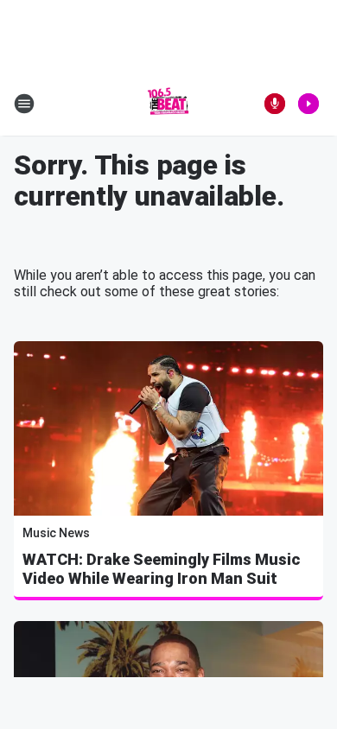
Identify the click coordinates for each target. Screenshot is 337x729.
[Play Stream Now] (308, 103)
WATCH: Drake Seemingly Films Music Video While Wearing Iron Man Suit (161, 568)
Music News (56, 533)
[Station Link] (168, 103)
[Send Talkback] (274, 103)
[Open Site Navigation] (24, 103)
